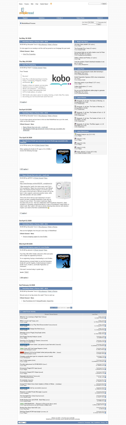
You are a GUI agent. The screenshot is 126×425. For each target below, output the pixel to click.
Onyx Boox (26, 409)
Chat (36, 4)
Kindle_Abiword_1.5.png (83, 152)
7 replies (23, 213)
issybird (98, 393)
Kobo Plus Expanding (29, 54)
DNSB (45, 348)
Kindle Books (81, 103)
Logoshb (45, 392)
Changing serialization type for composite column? (34, 356)
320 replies (24, 277)
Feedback (26, 393)
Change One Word (35, 328)
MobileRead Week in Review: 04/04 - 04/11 (35, 224)
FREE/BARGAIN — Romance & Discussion (36, 403)
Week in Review (52, 44)
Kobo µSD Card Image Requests (33, 348)
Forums (27, 4)
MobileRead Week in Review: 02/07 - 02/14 (35, 288)
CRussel (97, 322)
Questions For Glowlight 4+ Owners (30, 340)
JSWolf (99, 365)
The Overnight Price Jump (82, 48)
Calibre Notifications (80, 86)
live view (102, 312)
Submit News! (44, 4)
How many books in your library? (84, 82)
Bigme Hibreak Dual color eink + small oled (35, 127)
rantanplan (98, 385)
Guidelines (42, 18)
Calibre (80, 83)
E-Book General (37, 67)
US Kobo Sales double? (81, 44)
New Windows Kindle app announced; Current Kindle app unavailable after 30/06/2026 (44, 129)
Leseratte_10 (44, 411)
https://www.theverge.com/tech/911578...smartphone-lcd (36, 183)
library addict (53, 403)
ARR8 (43, 332)
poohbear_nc (96, 345)
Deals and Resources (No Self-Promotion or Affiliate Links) (38, 405)
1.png (78, 147)
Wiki (32, 4)
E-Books (59, 18)
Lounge (25, 318)
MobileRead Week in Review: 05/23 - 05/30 (35, 41)
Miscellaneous (43, 44)
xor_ (101, 377)
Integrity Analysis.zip (82, 134)
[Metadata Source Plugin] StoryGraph (30, 332)
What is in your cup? (26, 321)
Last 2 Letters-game (25, 360)
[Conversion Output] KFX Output (29, 372)
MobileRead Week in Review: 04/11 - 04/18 (35, 113)
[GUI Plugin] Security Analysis (28, 336)
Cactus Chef (98, 412)
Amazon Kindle (81, 49)
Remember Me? (102, 22)
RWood (44, 317)
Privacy (103, 422)
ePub (25, 365)
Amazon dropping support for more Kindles (35, 236)
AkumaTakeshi (53, 324)
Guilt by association (35, 388)
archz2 (47, 399)
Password (84, 24)
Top (107, 422)
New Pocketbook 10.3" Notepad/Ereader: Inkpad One (38, 301)
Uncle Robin (98, 333)
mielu (99, 349)
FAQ (92, 422)
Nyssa (42, 328)
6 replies (23, 102)
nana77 (98, 318)
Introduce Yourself (28, 381)
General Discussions (83, 74)
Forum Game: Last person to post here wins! (42, 344)
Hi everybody (23, 380)
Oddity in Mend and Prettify (82, 58)
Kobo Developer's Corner (30, 349)
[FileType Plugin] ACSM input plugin (30, 411)
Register (25, 18)
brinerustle (36, 376)
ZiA (39, 407)
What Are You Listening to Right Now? (31, 317)
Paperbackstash (40, 395)
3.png (78, 139)
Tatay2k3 (30, 380)
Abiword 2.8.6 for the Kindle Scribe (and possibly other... (40, 352)
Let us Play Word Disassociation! (39, 325)
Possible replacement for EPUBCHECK (31, 364)
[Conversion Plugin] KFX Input (28, 368)
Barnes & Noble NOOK (29, 342)
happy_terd (35, 320)
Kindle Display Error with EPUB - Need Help (32, 400)
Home (20, 4)
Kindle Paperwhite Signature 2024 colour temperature (90, 77)
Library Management (83, 64)
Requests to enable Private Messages (31, 392)
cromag (98, 326)
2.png (78, 143)
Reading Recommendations (84, 55)
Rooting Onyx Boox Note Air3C (29, 407)
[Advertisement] (63, 31)
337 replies (24, 169)
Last (68, 307)
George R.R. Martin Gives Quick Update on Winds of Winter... (37, 384)
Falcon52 (58, 344)
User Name (85, 22)
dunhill (39, 336)
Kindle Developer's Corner (84, 153)
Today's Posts (80, 18)
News (44, 67)
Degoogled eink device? (27, 376)
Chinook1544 (44, 340)
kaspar (59, 352)
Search (99, 18)
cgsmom (100, 341)
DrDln (33, 360)
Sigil (79, 59)
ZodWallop (58, 384)
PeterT (45, 364)
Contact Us (81, 422)
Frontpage (87, 422)
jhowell (39, 368)
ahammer (44, 388)
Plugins (80, 135)
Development (27, 357)
